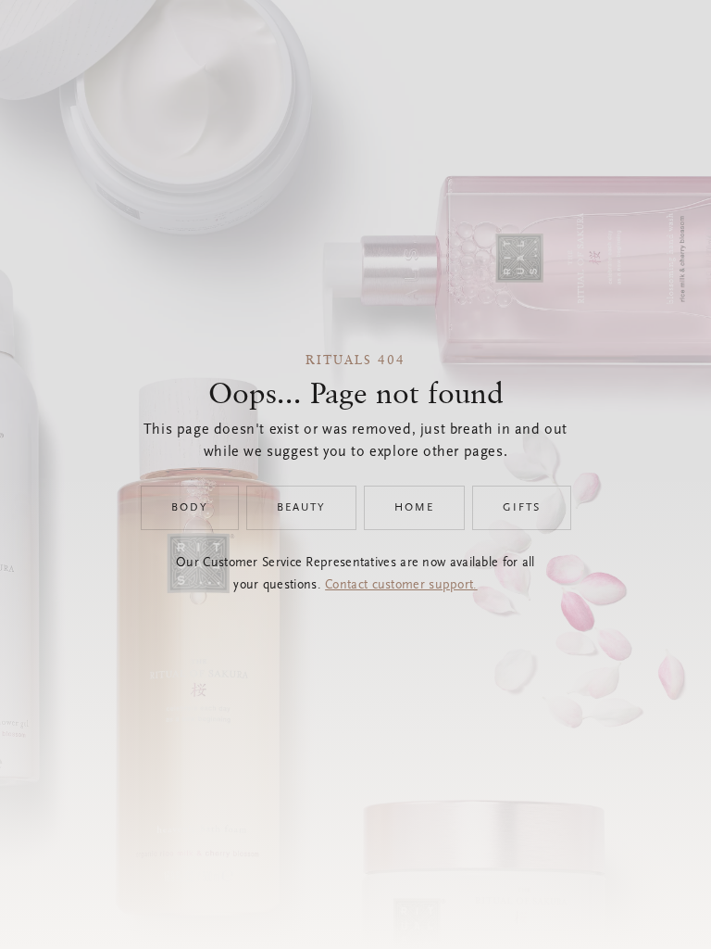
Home (414, 507)
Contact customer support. (401, 585)
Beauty (301, 507)
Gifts (522, 507)
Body (189, 507)
